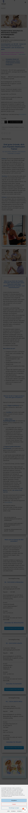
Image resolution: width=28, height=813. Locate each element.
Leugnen (14, 804)
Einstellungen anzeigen (14, 807)
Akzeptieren (14, 800)
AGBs (8, 811)
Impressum (13, 811)
